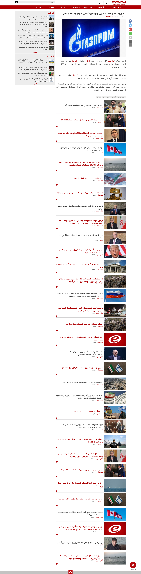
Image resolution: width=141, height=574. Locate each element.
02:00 (94, 195)
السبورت (99, 3)
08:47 (96, 240)
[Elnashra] (119, 2)
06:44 (93, 269)
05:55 (93, 153)
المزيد (35, 52)
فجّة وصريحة (50, 7)
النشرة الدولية (76, 7)
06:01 (94, 444)
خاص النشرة (100, 122)
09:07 (93, 138)
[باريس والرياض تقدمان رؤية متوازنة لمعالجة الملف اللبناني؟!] (115, 120)
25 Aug (94, 370)
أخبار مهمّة (101, 7)
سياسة (101, 240)
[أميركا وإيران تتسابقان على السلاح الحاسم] (115, 179)
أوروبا (74, 61)
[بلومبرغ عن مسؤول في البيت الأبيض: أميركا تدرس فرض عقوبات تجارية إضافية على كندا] (115, 149)
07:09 (94, 532)
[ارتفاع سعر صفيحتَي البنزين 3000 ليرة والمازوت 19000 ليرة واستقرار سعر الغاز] (51, 74)
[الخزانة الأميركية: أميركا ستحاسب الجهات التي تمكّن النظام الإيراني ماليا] (115, 266)
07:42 (92, 488)
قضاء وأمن (100, 326)
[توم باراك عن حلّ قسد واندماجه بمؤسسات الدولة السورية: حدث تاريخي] (115, 208)
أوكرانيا (76, 75)
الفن (107, 3)
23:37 (93, 384)
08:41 (93, 400)
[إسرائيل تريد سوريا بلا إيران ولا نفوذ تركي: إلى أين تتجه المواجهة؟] (115, 368)
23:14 (93, 225)
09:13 (93, 255)
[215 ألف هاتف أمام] (115, 441)
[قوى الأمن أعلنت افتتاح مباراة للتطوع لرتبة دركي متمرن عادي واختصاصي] (51, 79)
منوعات (38, 7)
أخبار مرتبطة (50, 56)
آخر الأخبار (50, 13)
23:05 (93, 167)
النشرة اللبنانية (88, 7)
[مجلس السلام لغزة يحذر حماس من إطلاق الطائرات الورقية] (115, 383)
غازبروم (111, 61)
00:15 (93, 211)
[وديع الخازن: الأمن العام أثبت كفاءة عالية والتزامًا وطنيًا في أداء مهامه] (115, 237)
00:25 (93, 357)
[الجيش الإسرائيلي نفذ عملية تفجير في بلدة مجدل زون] (115, 324)
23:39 (94, 342)
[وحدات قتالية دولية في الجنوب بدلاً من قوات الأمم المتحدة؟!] (51, 48)
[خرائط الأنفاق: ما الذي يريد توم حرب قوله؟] (115, 412)
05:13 (94, 122)
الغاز (88, 61)
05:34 (92, 545)
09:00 (93, 298)
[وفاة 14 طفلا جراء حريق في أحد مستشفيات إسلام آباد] (115, 106)
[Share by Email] (130, 29)
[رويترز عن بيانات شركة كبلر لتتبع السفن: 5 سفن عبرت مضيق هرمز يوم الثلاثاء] (115, 485)
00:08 (93, 313)
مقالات (63, 7)
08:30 (93, 107)
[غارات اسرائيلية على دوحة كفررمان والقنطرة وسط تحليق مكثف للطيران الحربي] (115, 339)
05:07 (94, 180)
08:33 (94, 326)
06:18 (96, 284)
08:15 (93, 430)
